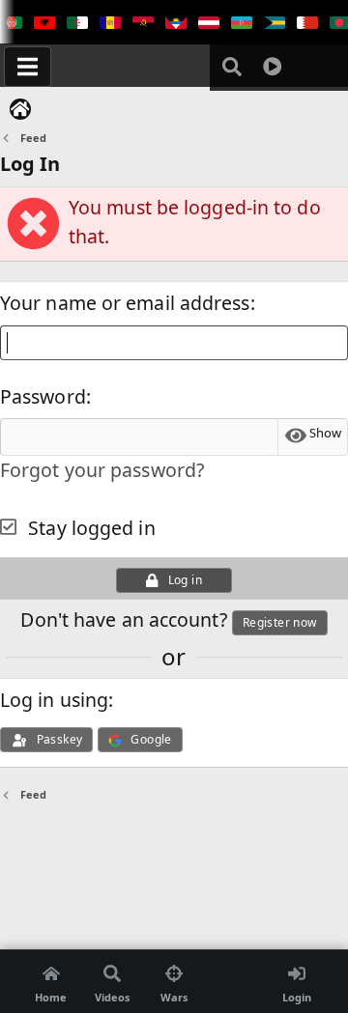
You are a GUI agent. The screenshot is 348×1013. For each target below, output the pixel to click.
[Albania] (44, 23)
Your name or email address (125, 303)
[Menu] (27, 66)
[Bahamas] (274, 23)
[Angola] (143, 23)
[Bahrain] (307, 23)
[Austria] (208, 23)
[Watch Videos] (272, 66)
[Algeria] (77, 23)
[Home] (20, 109)
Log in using (54, 700)
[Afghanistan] (11, 23)
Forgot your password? (102, 470)
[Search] (231, 66)
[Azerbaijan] (241, 23)
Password (43, 396)
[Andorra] (110, 23)
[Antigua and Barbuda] (176, 23)
